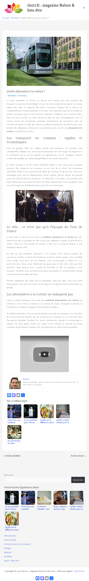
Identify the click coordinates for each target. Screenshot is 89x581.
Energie (7, 548)
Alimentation (10, 536)
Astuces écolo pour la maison (17, 544)
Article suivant (78, 456)
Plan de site (79, 571)
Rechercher (9, 475)
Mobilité (12, 95)
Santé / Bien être (11, 560)
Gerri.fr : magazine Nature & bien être (51, 8)
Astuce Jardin (10, 540)
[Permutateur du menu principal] (84, 7)
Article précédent (11, 456)
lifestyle (7, 552)
